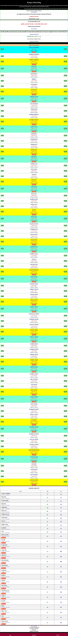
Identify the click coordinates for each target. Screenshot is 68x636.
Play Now (34, 52)
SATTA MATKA (34, 626)
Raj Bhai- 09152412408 (34, 34)
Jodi (2, 49)
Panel (65, 49)
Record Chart (7, 494)
